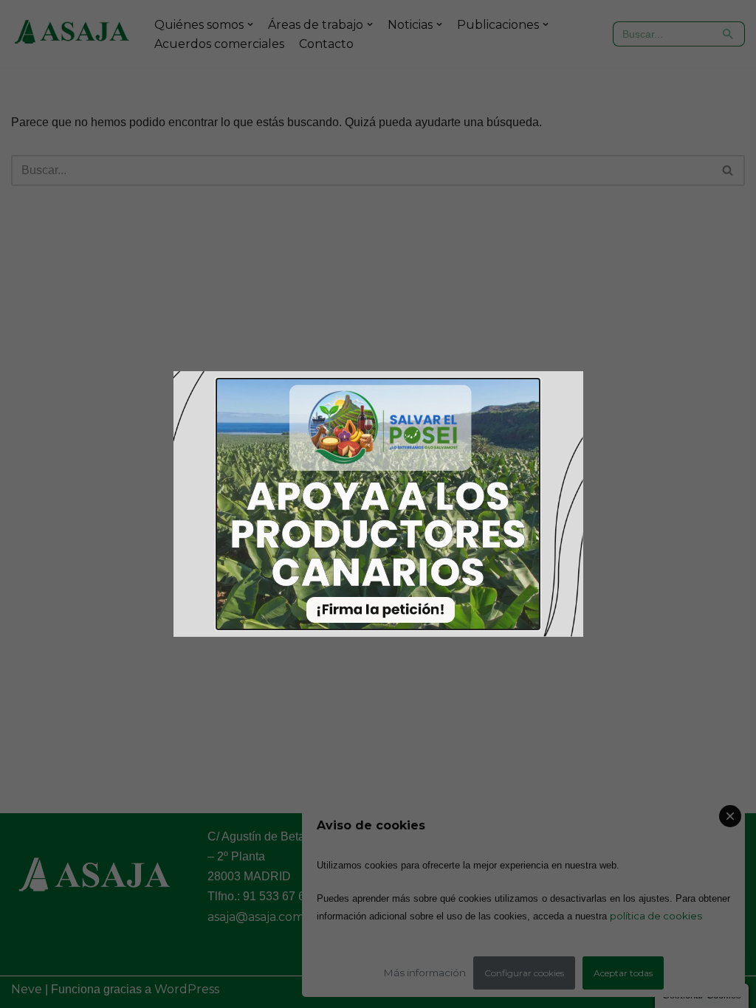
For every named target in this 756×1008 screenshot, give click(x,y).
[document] (378, 504)
